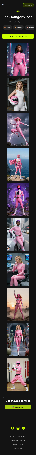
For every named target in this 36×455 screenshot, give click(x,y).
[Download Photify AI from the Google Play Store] (18, 407)
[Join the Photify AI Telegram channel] (23, 428)
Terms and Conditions (18, 440)
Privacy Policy (18, 444)
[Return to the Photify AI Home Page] (8, 5)
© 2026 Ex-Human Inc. (18, 436)
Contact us (28, 5)
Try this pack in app (19, 36)
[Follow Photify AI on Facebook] (12, 428)
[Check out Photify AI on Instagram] (18, 428)
